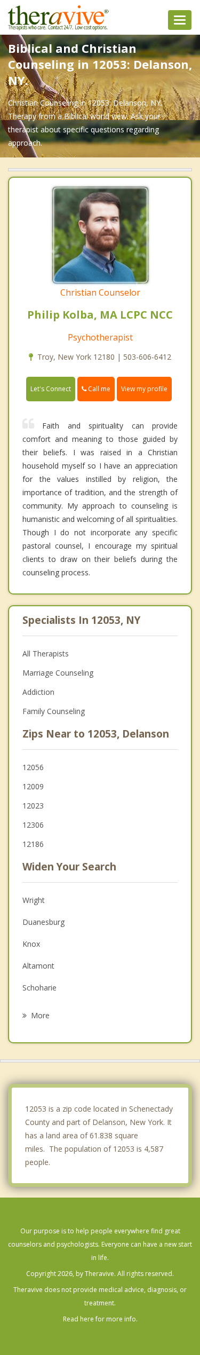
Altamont (38, 966)
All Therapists (45, 653)
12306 (33, 825)
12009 (33, 786)
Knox (31, 944)
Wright (33, 900)
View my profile (144, 388)
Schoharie (39, 987)
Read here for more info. (100, 1319)
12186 (33, 844)
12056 (33, 767)
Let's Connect (50, 388)
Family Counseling (53, 711)
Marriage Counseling (57, 673)
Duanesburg (43, 922)
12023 (33, 806)
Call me (98, 388)
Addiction (38, 692)
